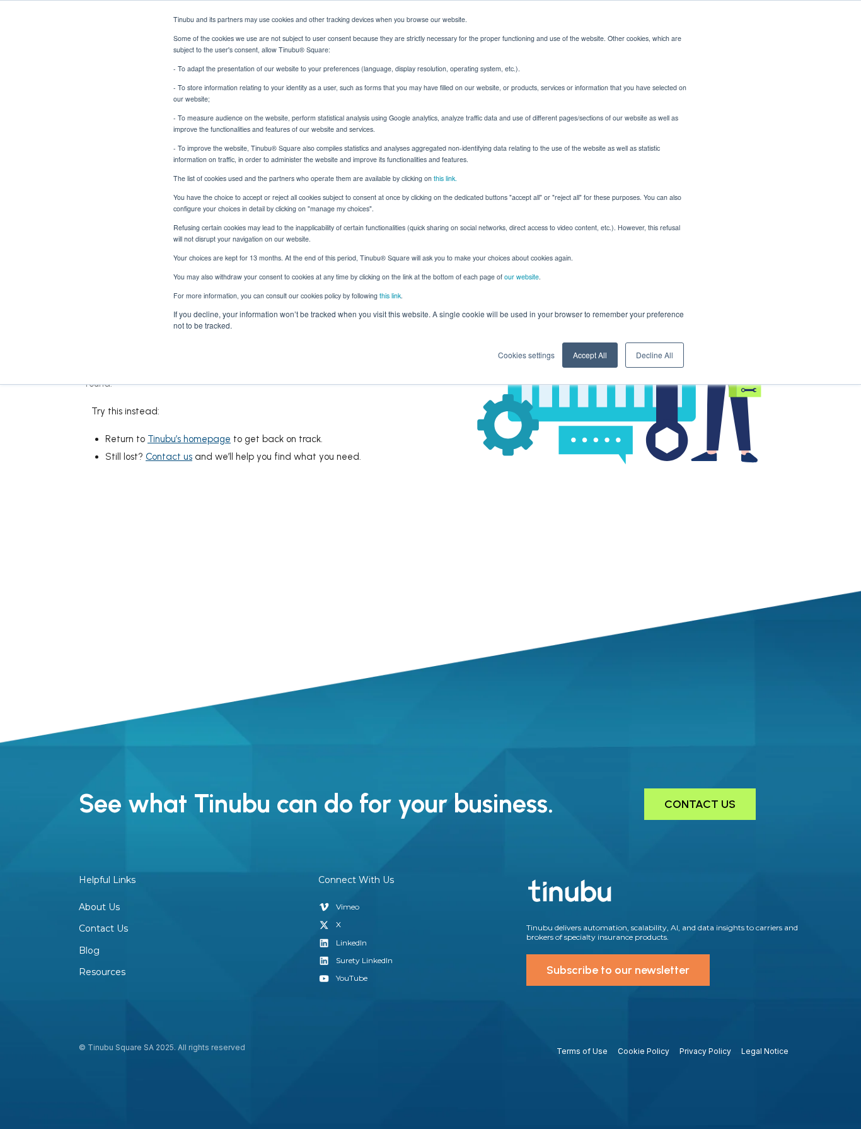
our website (521, 276)
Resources (102, 972)
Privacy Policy (705, 1051)
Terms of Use (582, 1051)
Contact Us (103, 928)
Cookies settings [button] (526, 354)
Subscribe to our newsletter (618, 970)
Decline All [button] (654, 354)
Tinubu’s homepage (189, 439)
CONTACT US (700, 804)
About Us (99, 907)
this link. (445, 178)
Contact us (169, 456)
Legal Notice (765, 1051)
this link (390, 295)
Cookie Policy (643, 1051)
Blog (89, 950)
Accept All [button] (590, 354)
